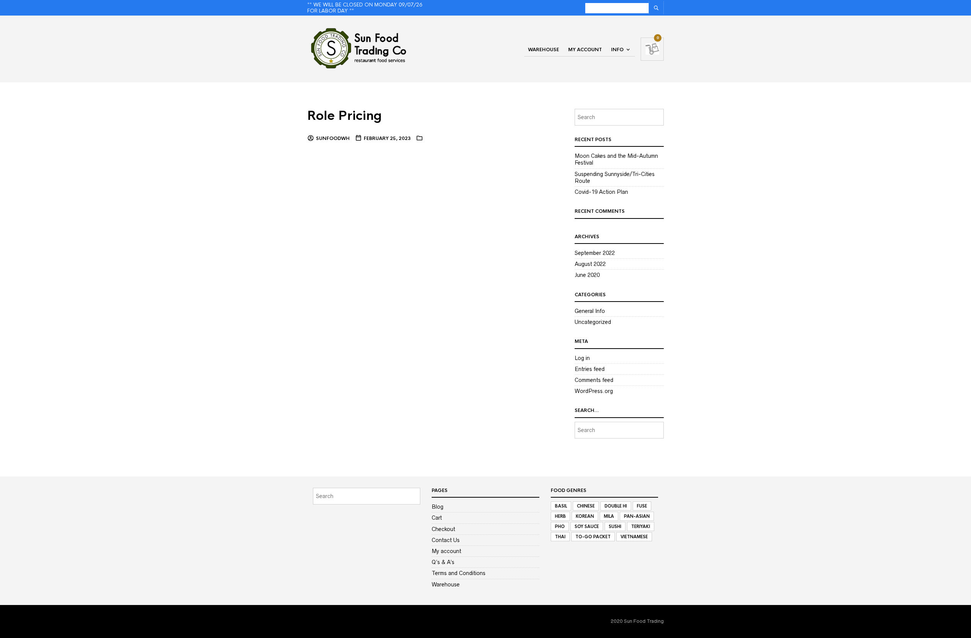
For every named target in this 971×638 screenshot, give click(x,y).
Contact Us (446, 540)
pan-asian (637, 516)
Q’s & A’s (443, 562)
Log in (582, 358)
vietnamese (634, 536)
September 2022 (595, 253)
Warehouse (543, 50)
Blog (437, 507)
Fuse (642, 506)
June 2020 (587, 275)
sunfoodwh (333, 138)
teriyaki (640, 526)
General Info (590, 311)
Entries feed (590, 369)
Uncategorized (593, 322)
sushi (615, 526)
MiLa (609, 516)
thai (560, 536)
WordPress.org (594, 391)
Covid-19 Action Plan (601, 192)
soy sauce (587, 526)
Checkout (443, 529)
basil (561, 506)
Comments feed (594, 380)
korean (585, 516)
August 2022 (590, 264)
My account (585, 50)
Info (617, 50)
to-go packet (593, 536)
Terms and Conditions (459, 573)
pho (560, 526)
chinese (586, 506)
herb (560, 516)
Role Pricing (344, 116)
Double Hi (616, 506)
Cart (437, 518)
